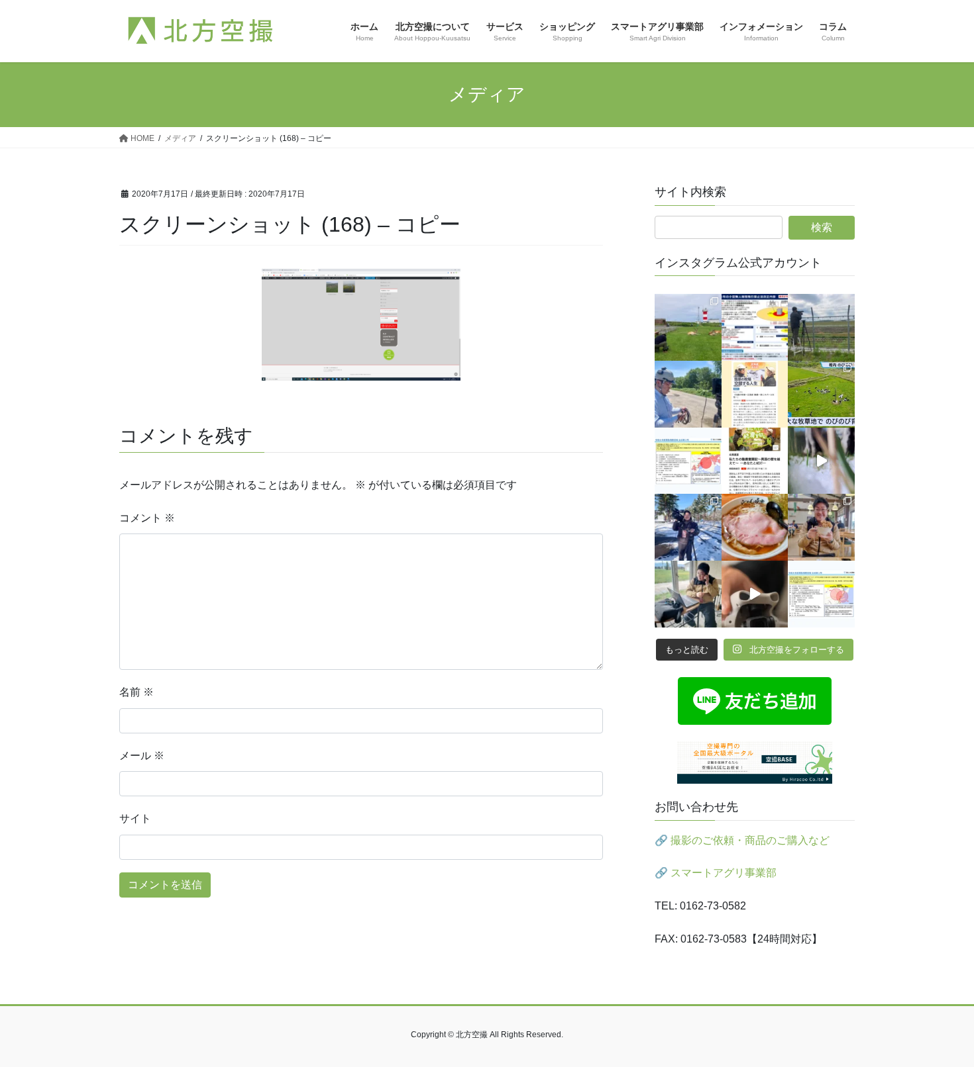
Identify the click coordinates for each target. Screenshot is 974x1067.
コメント (147, 518)
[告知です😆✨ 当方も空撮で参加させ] (755, 461)
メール (141, 755)
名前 (136, 692)
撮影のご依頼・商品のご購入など (750, 840)
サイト (135, 818)
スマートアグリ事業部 (724, 872)
